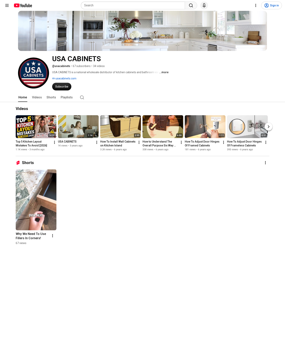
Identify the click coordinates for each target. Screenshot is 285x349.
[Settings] (255, 5)
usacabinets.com (65, 78)
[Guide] (7, 5)
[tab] (22, 97)
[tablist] (142, 97)
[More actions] (54, 142)
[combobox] (134, 5)
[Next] (268, 127)
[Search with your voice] (204, 5)
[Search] (191, 5)
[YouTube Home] (23, 5)
